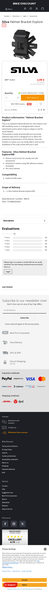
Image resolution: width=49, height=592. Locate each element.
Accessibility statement (10, 459)
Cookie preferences (9, 456)
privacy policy (33, 324)
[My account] (37, 9)
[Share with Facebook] (38, 110)
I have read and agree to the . (22, 324)
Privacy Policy (7, 449)
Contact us (12, 427)
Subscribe (24, 318)
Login (8, 272)
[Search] (25, 9)
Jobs (3, 472)
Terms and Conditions (10, 446)
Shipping (5, 466)
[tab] (24, 221)
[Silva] (24, 70)
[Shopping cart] (43, 9)
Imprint (4, 453)
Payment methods (10, 373)
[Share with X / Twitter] (41, 110)
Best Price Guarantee (9, 496)
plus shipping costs (37, 84)
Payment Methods (8, 469)
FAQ (3, 489)
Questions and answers (13, 421)
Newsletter (6, 502)
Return (4, 499)
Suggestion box (7, 493)
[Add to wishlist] (40, 104)
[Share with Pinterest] (43, 110)
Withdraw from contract (18, 432)
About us (5, 463)
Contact (4, 486)
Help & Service (7, 509)
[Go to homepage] (24, 3)
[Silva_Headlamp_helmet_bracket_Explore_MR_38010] (24, 44)
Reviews (5, 506)
